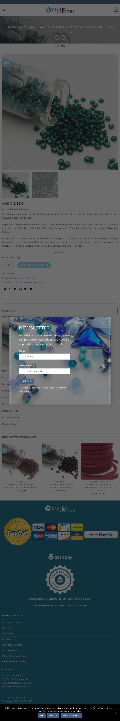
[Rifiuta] (116, 713)
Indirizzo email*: (27, 365)
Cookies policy (71, 716)
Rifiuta (53, 716)
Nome (22, 350)
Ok (41, 716)
